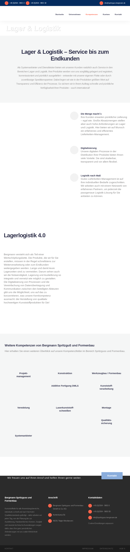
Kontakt (112, 475)
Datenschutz (106, 549)
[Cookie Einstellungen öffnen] (6, 548)
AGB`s (122, 549)
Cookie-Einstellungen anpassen (100, 523)
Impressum (87, 549)
